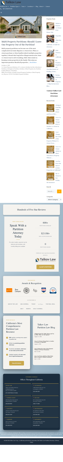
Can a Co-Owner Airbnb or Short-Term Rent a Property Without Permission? (43, 356)
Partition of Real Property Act (28, 69)
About (41, 6)
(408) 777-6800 (36, 403)
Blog (37, 6)
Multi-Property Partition (22, 74)
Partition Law (3, 6)
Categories (50, 196)
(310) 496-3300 (36, 391)
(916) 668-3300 (36, 425)
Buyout (6, 74)
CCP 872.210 (11, 74)
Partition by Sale (30, 67)
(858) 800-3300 (9, 414)
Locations (30, 6)
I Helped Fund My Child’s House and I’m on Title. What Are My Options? (44, 334)
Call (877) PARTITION (45, 267)
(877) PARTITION (7, 9)
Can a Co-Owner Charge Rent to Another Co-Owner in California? (44, 341)
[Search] (59, 191)
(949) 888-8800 (9, 403)
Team (23, 6)
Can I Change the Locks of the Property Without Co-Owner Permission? (43, 349)
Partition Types (14, 6)
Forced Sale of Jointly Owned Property (15, 72)
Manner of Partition (11, 70)
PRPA (3, 72)
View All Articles (16, 363)
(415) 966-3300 (36, 414)
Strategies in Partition (13, 69)
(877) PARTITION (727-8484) (12, 392)
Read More (33, 62)
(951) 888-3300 (9, 425)
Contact (48, 6)
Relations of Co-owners (18, 67)
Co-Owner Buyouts (7, 67)
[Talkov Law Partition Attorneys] (11, 2)
